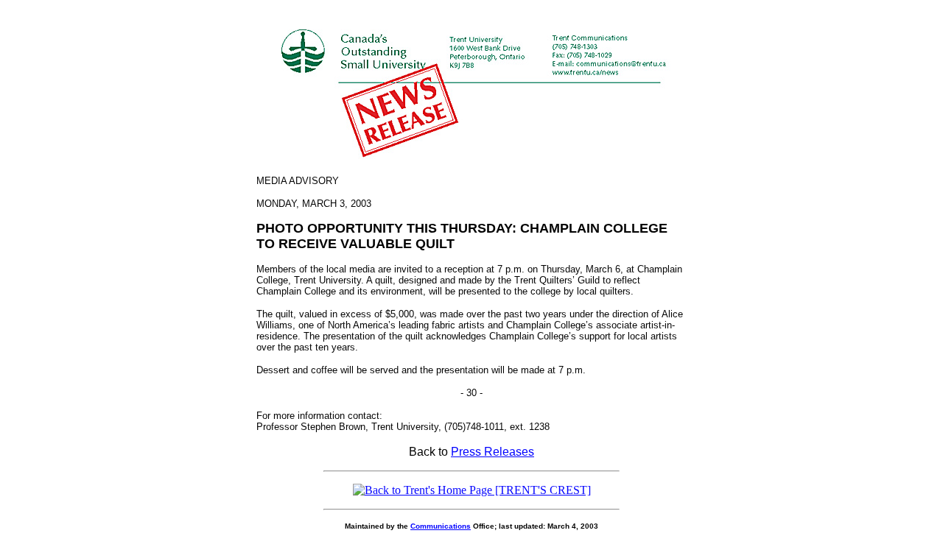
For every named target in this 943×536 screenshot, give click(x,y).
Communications (440, 526)
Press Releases (492, 451)
